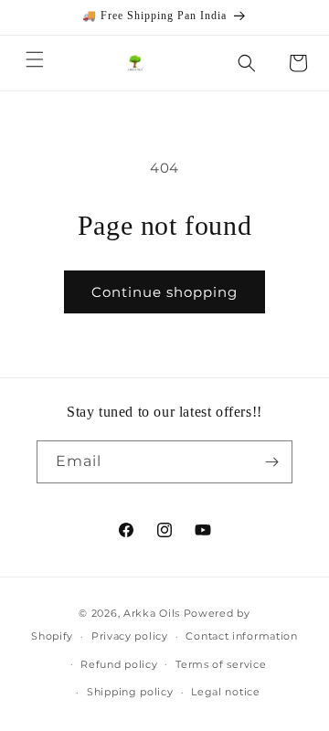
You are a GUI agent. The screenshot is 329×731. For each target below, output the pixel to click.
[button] (35, 59)
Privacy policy (129, 636)
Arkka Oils (151, 613)
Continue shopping (164, 292)
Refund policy (118, 664)
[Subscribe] (271, 461)
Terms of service (220, 664)
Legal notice (225, 691)
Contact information (241, 636)
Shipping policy (130, 691)
